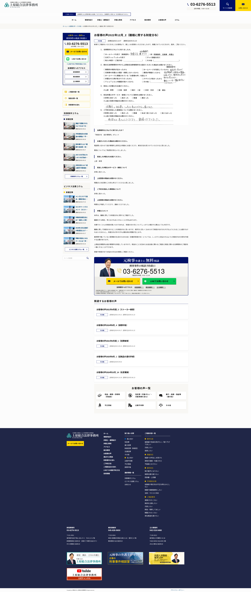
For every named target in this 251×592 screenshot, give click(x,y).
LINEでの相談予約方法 (112, 470)
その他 (79, 26)
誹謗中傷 (128, 467)
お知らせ (128, 484)
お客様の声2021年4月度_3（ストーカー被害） (116, 309)
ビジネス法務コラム (132, 481)
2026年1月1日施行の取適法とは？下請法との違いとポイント (82, 229)
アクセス (133, 20)
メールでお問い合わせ (123, 281)
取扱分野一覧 (73, 98)
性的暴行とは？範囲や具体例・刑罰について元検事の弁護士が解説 (82, 145)
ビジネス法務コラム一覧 (76, 249)
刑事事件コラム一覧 (76, 176)
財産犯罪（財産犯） (132, 448)
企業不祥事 (128, 461)
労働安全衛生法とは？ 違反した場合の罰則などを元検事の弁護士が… (82, 218)
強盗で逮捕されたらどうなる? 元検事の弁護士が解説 (82, 124)
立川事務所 (160, 287)
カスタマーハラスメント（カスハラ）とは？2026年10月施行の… (82, 208)
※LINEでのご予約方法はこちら (76, 64)
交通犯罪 (128, 451)
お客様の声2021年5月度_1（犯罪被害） (113, 340)
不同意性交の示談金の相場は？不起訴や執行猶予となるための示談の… (82, 135)
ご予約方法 (107, 463)
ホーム (74, 20)
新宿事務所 (138, 287)
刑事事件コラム (130, 478)
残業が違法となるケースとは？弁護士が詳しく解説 (82, 239)
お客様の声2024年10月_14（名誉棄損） (113, 372)
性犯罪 (127, 442)
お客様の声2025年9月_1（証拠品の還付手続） (116, 356)
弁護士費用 (118, 20)
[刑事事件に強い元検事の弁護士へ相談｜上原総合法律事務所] (23, 4)
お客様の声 (162, 20)
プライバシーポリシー (177, 590)
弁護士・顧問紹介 (103, 20)
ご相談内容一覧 (74, 92)
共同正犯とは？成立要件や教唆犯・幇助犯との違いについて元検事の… (82, 166)
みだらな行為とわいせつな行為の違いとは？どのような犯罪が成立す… (82, 156)
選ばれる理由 (108, 457)
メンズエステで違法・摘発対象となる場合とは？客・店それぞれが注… (82, 198)
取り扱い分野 (129, 433)
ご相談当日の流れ (110, 467)
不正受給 (128, 464)
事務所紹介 (89, 20)
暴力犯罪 (128, 445)
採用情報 (107, 473)
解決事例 (147, 20)
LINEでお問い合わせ (159, 281)
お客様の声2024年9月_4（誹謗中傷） (112, 325)
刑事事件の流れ (74, 105)
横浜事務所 (149, 287)
